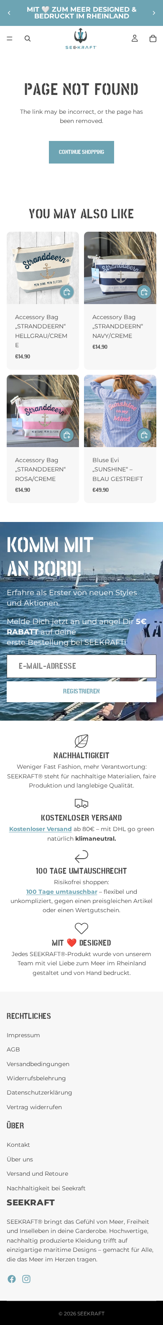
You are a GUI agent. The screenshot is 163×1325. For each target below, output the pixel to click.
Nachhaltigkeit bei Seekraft (46, 1188)
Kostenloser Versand (81, 818)
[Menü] (9, 38)
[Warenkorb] (153, 38)
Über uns (20, 1159)
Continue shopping (81, 152)
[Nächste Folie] (154, 13)
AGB (13, 1049)
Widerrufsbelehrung (36, 1078)
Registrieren (81, 691)
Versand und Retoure (37, 1173)
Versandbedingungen (38, 1063)
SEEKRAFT (90, 1313)
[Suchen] (27, 38)
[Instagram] (26, 1279)
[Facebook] (12, 1279)
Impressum (23, 1035)
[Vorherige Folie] (9, 13)
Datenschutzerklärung (39, 1092)
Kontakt (18, 1145)
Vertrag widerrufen (34, 1106)
